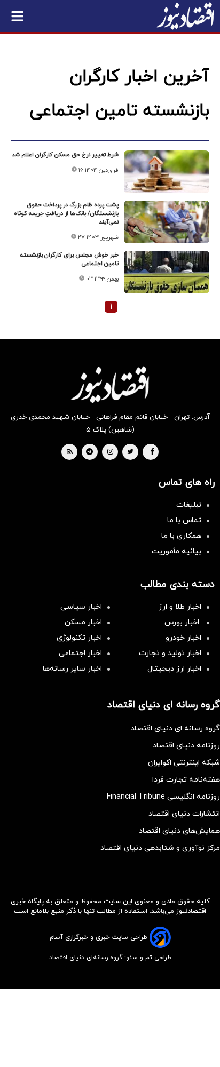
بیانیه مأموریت (176, 551)
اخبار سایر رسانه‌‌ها (72, 669)
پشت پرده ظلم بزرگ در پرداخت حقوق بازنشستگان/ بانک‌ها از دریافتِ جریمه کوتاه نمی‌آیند (66, 213)
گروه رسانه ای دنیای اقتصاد (175, 728)
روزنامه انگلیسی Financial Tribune (163, 797)
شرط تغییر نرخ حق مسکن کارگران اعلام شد (65, 154)
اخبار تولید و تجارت (170, 653)
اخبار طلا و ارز (180, 607)
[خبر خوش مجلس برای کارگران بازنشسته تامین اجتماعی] (166, 272)
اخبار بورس (182, 622)
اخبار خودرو (183, 638)
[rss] (70, 452)
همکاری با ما (181, 536)
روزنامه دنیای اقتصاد (186, 745)
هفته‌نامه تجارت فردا (186, 780)
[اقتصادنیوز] (110, 384)
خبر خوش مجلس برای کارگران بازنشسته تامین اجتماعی (69, 259)
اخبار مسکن (83, 622)
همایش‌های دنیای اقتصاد (179, 831)
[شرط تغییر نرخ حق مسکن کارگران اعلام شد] (166, 171)
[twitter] (130, 452)
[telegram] (89, 452)
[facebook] (152, 452)
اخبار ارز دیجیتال (174, 669)
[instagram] (110, 452)
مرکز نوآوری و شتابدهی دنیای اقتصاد (160, 848)
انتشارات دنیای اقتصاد (184, 814)
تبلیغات (188, 505)
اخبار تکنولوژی (79, 638)
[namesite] (185, 16)
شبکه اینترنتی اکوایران (184, 763)
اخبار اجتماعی (80, 653)
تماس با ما (184, 520)
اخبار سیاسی (81, 607)
